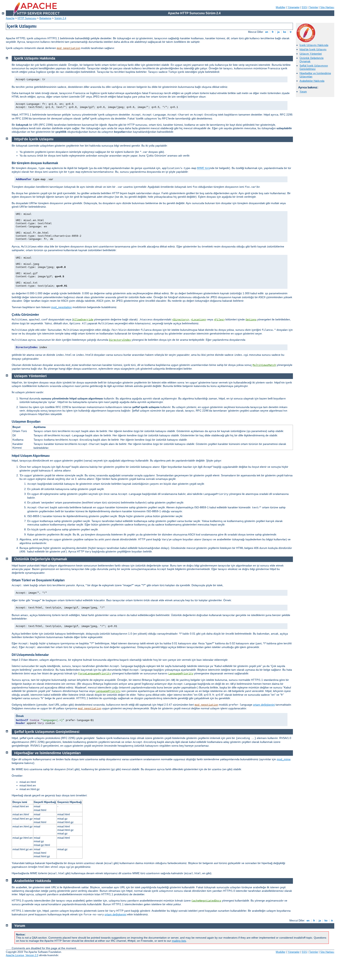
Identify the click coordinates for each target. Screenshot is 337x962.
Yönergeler (293, 7)
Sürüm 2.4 (60, 18)
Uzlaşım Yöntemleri (311, 53)
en (266, 31)
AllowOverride (83, 319)
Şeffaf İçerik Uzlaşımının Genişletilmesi (314, 67)
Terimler (313, 7)
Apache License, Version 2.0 (22, 955)
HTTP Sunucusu (27, 18)
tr (290, 31)
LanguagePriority (180, 673)
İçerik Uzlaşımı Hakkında (314, 45)
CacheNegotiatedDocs (206, 900)
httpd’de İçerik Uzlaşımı (313, 49)
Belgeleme (45, 18)
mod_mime (284, 759)
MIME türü (203, 168)
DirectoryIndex (120, 339)
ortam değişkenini (264, 704)
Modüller (280, 7)
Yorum (303, 91)
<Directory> (180, 319)
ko (284, 31)
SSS (304, 7)
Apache (10, 18)
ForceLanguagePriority (94, 673)
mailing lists (179, 940)
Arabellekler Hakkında (312, 80)
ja (278, 31)
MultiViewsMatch (264, 365)
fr (272, 31)
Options (251, 319)
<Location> (198, 319)
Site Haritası (327, 7)
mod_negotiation (68, 48)
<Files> (219, 319)
